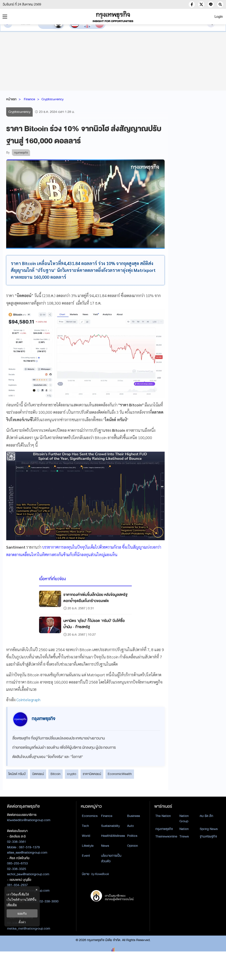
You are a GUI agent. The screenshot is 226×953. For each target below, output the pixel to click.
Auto (130, 826)
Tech (85, 826)
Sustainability (110, 826)
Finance (29, 99)
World (86, 836)
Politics (132, 836)
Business (133, 816)
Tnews (184, 836)
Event (86, 855)
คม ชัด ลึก (206, 816)
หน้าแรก (11, 99)
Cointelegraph (27, 699)
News (105, 846)
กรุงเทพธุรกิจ (164, 829)
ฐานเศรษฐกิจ (208, 836)
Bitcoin (55, 774)
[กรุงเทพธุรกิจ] (113, 16)
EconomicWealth (120, 774)
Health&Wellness (113, 836)
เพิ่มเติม (12, 904)
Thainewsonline (166, 836)
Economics (90, 816)
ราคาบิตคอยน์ (92, 774)
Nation (184, 829)
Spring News (209, 829)
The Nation (163, 816)
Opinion (132, 846)
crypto (71, 774)
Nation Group (184, 818)
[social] (192, 4)
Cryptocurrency (52, 99)
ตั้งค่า (22, 922)
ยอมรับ (22, 913)
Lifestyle (88, 846)
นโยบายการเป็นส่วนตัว (111, 858)
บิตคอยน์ (38, 774)
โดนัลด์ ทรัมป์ (17, 774)
